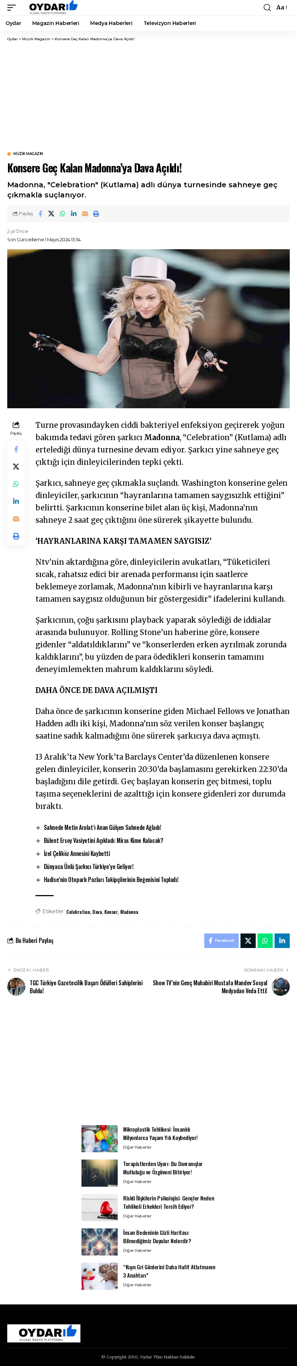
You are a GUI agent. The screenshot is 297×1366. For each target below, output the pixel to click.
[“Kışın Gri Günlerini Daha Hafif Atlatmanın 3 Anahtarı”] (99, 1276)
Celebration (78, 911)
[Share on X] (51, 214)
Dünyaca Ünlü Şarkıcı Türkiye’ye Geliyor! (89, 866)
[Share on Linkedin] (74, 214)
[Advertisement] (148, 96)
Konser (111, 911)
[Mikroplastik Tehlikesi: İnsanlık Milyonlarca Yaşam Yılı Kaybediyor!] (99, 1138)
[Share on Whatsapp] (63, 214)
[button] (13, 7)
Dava (97, 911)
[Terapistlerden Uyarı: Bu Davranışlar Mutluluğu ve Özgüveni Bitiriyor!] (99, 1173)
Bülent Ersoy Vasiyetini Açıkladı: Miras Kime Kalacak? (103, 840)
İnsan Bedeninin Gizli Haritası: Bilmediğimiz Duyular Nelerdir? (157, 1236)
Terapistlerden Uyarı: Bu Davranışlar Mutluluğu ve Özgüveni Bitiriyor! (163, 1168)
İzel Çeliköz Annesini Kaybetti (77, 853)
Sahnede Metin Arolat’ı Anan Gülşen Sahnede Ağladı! (102, 827)
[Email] (85, 214)
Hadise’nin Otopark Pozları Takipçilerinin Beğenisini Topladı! (111, 879)
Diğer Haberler (137, 1147)
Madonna (129, 911)
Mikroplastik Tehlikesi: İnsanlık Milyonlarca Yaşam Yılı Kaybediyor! (160, 1133)
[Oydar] (50, 7)
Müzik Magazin (28, 154)
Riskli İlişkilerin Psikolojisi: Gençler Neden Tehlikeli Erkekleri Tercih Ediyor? (168, 1202)
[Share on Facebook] (40, 214)
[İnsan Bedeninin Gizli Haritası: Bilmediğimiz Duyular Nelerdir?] (99, 1242)
